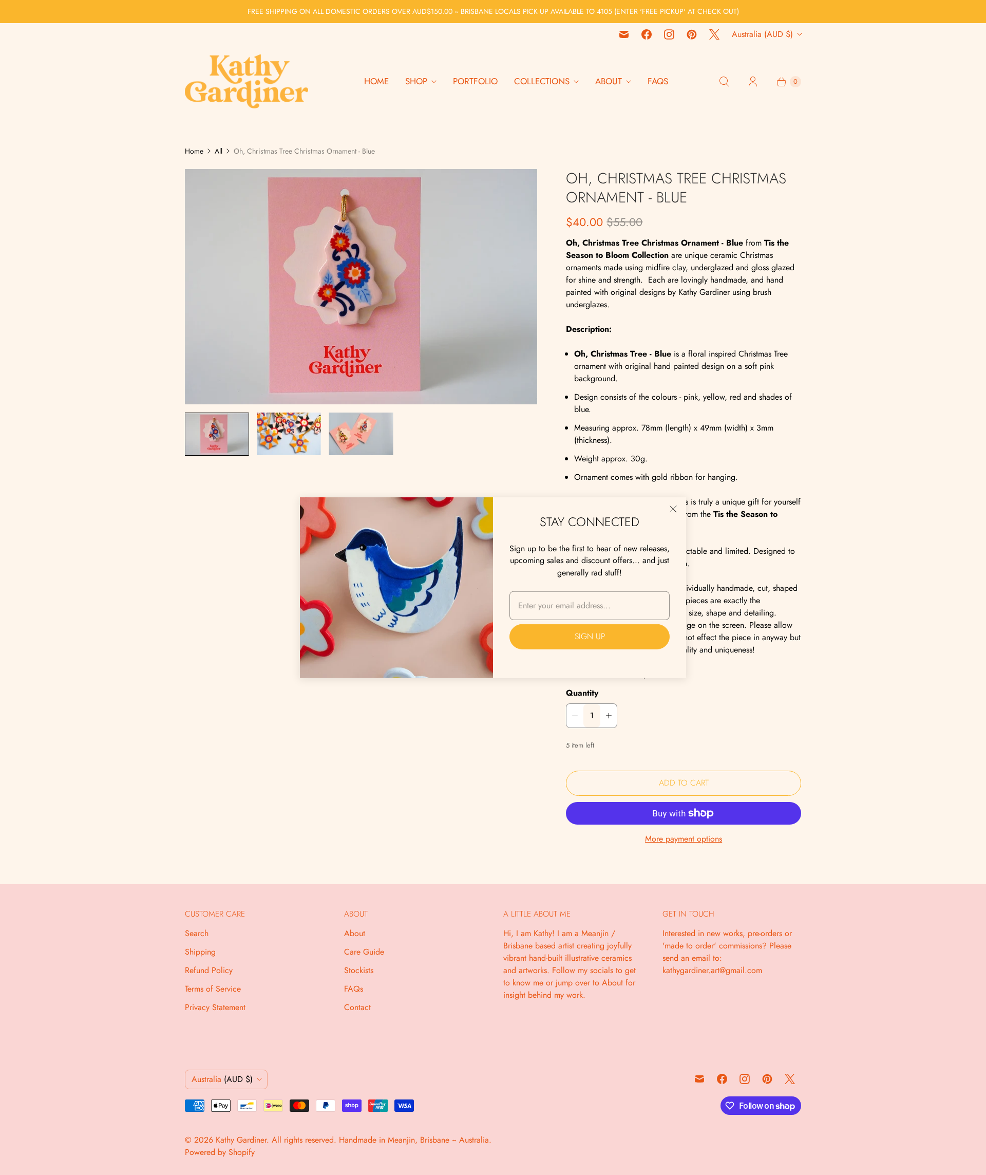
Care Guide (364, 952)
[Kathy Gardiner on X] (714, 34)
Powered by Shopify (220, 1152)
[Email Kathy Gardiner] (624, 34)
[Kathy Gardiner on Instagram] (669, 34)
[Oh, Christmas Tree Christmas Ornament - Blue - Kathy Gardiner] (361, 286)
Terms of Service (213, 989)
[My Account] (752, 81)
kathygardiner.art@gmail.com (712, 970)
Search (196, 933)
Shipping (200, 952)
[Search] (724, 81)
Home (376, 81)
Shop (416, 81)
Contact (357, 1007)
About (608, 81)
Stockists (358, 970)
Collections (542, 81)
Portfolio (475, 81)
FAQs (658, 81)
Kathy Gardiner (241, 1140)
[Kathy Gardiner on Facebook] (646, 34)
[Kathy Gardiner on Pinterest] (691, 34)
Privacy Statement (215, 1007)
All (218, 151)
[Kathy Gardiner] (246, 81)
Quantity (582, 693)
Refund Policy (209, 970)
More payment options (683, 839)
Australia (762, 34)
